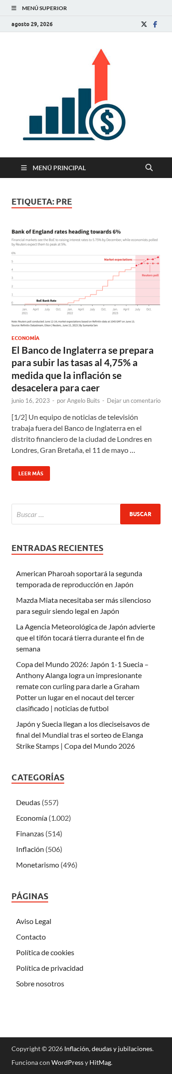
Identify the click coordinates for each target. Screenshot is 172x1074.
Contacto (31, 936)
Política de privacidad (49, 967)
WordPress (67, 1062)
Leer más (27, 471)
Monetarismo (37, 864)
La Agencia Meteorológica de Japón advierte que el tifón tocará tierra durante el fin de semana (85, 637)
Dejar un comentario (134, 400)
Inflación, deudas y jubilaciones (108, 1048)
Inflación (30, 849)
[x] (144, 24)
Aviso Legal (33, 921)
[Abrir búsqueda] (149, 167)
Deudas (28, 802)
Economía (25, 338)
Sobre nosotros (40, 983)
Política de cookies (45, 952)
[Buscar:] (86, 514)
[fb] (155, 24)
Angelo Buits (83, 400)
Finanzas (30, 833)
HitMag (100, 1062)
